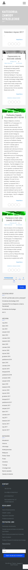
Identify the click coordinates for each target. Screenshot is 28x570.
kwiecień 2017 (6, 421)
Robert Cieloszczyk (8, 63)
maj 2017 (4, 417)
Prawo (4, 459)
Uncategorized (6, 468)
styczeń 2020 (5, 353)
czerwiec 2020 (6, 347)
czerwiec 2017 (6, 414)
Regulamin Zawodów (8, 515)
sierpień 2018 (6, 381)
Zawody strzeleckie (16, 98)
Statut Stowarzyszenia (8, 510)
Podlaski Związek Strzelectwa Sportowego (14, 540)
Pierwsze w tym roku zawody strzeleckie (14, 219)
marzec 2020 (5, 350)
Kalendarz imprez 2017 (14, 32)
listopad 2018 (6, 372)
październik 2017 (7, 402)
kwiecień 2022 (6, 341)
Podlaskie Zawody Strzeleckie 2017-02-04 (14, 116)
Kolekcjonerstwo (7, 449)
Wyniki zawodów (6, 471)
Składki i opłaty (6, 513)
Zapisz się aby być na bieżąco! (14, 555)
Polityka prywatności (8, 518)
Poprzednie (8, 278)
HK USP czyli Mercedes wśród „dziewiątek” (14, 298)
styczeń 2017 (5, 430)
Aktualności (9, 98)
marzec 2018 (5, 390)
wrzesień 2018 (6, 378)
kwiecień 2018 (6, 387)
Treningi (4, 465)
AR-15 (4, 312)
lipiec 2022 (5, 335)
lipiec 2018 (5, 384)
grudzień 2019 (6, 356)
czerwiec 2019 (6, 365)
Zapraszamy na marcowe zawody (14, 57)
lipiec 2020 (5, 344)
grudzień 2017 (6, 396)
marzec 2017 (5, 424)
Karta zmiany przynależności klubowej (13, 534)
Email (3, 548)
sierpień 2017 (6, 408)
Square (19, 563)
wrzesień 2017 (6, 405)
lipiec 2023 (5, 326)
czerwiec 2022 (6, 338)
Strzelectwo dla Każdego (9, 309)
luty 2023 (4, 329)
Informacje (5, 446)
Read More (19, 39)
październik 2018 (7, 375)
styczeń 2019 (5, 369)
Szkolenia (5, 462)
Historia (4, 443)
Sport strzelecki (6, 537)
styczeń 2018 (5, 393)
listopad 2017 (6, 399)
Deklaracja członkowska (9, 526)
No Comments (19, 63)
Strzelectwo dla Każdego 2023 (10, 301)
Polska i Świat (6, 455)
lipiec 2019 (5, 362)
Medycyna (5, 452)
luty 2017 (4, 427)
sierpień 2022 (6, 332)
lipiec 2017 (5, 411)
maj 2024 (4, 323)
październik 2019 (7, 359)
